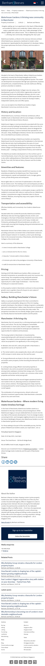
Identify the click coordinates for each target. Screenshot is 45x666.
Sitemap (26, 634)
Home (3, 10)
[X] (15, 462)
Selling (3, 627)
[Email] (11, 462)
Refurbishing (4, 636)
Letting (3, 630)
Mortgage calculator (29, 643)
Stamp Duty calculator (29, 641)
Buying (3, 625)
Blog (2, 643)
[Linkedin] (7, 462)
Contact (26, 622)
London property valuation (31, 645)
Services (3, 622)
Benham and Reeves (33, 22)
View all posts (5, 522)
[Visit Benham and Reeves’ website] (17, 479)
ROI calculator (27, 649)
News (8, 10)
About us (26, 625)
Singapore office (28, 627)
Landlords (4, 634)
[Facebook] (3, 462)
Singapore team (28, 630)
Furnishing (4, 632)
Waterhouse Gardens (30, 449)
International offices (29, 632)
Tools (25, 637)
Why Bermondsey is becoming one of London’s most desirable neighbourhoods (22, 612)
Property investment (18, 10)
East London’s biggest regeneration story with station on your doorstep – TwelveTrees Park (22, 580)
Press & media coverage (7, 645)
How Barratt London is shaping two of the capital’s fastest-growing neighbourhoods (21, 572)
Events (3, 649)
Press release (4, 647)
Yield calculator (28, 647)
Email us (5, 551)
